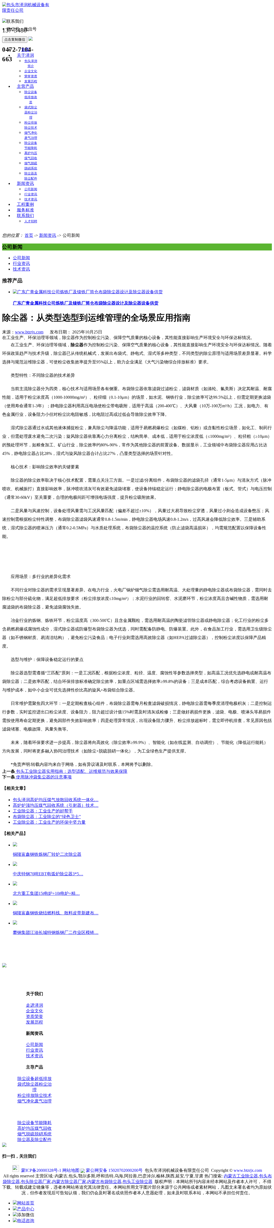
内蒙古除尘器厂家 (69, 1181)
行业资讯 (30, 194)
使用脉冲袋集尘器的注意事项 (43, 777)
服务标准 (25, 210)
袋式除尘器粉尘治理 (30, 112)
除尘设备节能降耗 (34, 1122)
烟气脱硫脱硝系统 (34, 1134)
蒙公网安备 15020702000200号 (114, 1170)
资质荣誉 (34, 1016)
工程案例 (25, 204)
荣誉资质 (30, 76)
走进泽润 (34, 1005)
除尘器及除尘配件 (34, 1139)
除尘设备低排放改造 (30, 97)
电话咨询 (25, 1220)
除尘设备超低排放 (34, 1078)
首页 (25, 49)
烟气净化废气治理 (34, 1101)
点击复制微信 (14, 39)
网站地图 (70, 1170)
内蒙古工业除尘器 (241, 1176)
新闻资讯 (25, 183)
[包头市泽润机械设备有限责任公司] (26, 10)
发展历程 (30, 81)
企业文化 (30, 71)
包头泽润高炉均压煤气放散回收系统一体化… (55, 799)
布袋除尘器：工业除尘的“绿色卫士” (47, 816)
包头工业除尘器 (138, 1181)
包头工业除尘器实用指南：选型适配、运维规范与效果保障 (71, 771)
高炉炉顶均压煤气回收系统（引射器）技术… (55, 805)
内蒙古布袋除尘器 (104, 1181)
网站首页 (25, 1203)
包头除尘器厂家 (36, 1181)
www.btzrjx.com (29, 332)
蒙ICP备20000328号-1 (41, 1170)
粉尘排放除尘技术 (34, 1095)
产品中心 (25, 1209)
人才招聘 (30, 221)
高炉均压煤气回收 (34, 1128)
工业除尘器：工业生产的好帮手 (43, 811)
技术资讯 (30, 199)
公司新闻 (30, 189)
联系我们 (25, 215)
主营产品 (25, 86)
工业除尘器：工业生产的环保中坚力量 (49, 822)
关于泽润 (25, 55)
